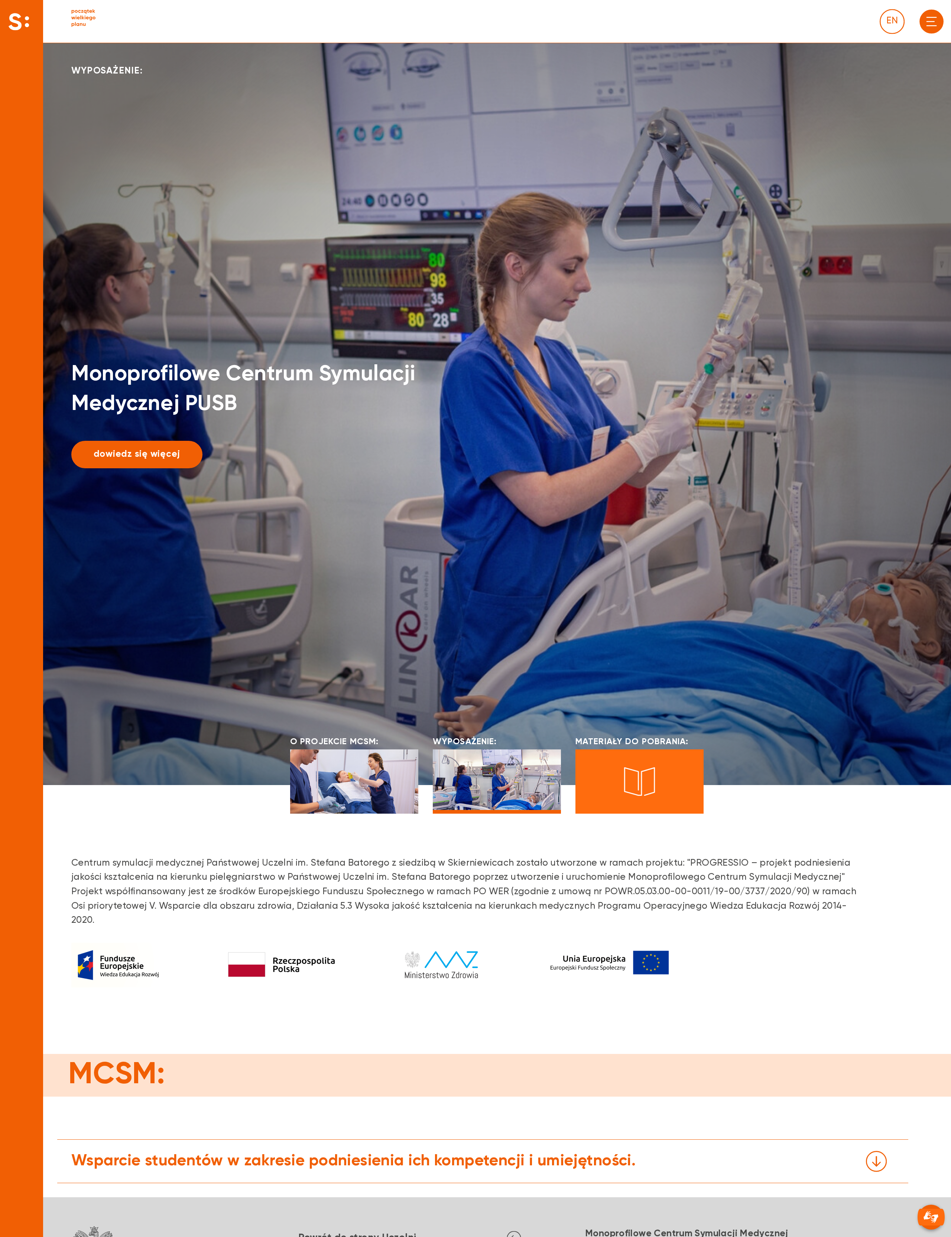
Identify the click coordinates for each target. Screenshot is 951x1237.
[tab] (482, 1161)
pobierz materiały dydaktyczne (165, 454)
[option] (497, 414)
